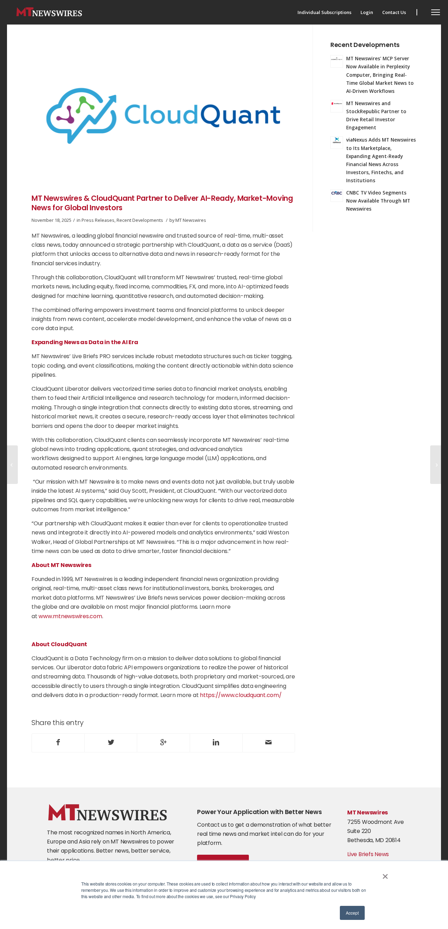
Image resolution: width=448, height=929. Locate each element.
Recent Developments (140, 220)
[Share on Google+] (163, 743)
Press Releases (98, 220)
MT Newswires (190, 220)
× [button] (385, 874)
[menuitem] (324, 12)
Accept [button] (352, 913)
